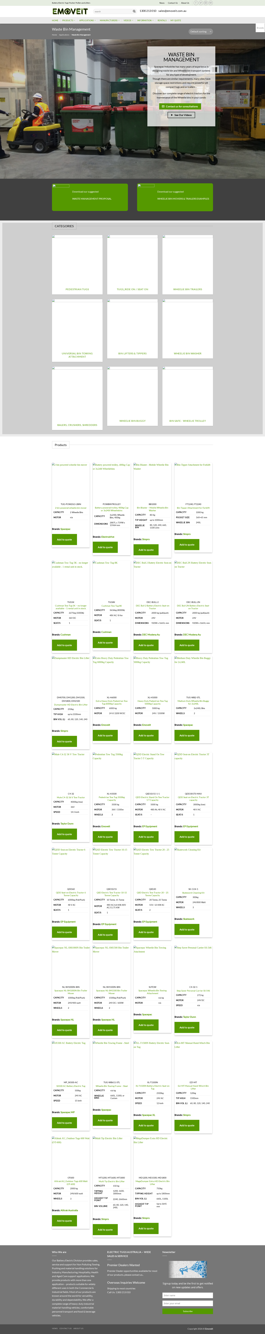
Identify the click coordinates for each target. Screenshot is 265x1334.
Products (67, 20)
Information (144, 20)
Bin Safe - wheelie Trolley (187, 420)
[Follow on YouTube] (210, 3)
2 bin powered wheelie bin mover (71, 507)
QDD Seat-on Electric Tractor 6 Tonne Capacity (71, 894)
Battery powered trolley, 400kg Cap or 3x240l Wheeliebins (112, 509)
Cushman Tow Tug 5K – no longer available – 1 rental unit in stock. (71, 607)
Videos (127, 20)
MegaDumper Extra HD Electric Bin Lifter (153, 1182)
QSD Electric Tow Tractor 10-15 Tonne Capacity (112, 894)
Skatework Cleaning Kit (193, 892)
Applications (86, 20)
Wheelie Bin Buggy (132, 420)
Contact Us (173, 3)
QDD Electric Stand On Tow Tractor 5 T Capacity (152, 798)
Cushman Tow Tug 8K (112, 605)
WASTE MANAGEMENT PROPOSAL (91, 198)
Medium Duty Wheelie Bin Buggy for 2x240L (193, 702)
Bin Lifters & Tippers (132, 353)
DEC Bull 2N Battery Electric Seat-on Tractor (193, 607)
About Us (185, 3)
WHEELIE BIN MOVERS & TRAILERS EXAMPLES (183, 198)
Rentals (162, 20)
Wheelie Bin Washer (188, 353)
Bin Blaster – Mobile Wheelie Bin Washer (152, 509)
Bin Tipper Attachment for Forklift (193, 507)
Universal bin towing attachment (77, 355)
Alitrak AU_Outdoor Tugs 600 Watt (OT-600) (71, 1182)
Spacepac (65, 528)
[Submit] (134, 11)
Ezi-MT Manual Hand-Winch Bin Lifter (193, 1087)
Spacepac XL (148, 1114)
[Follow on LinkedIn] (206, 3)
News (162, 3)
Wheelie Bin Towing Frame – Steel (112, 1086)
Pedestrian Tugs (77, 289)
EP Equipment (149, 826)
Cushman (66, 634)
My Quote (176, 20)
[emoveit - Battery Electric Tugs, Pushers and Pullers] (70, 11)
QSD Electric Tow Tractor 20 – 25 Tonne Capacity (152, 894)
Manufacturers (108, 20)
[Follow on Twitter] (201, 3)
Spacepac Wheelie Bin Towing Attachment (152, 992)
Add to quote (64, 539)
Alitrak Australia (69, 1210)
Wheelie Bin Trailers (187, 289)
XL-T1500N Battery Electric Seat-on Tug (152, 1087)
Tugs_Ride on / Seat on (132, 289)
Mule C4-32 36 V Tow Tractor (71, 797)
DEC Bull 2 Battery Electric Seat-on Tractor (152, 607)
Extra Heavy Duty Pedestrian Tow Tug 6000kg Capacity (112, 702)
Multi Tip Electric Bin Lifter (112, 1181)
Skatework (188, 918)
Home (55, 20)
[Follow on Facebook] (196, 3)
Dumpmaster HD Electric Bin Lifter (71, 704)
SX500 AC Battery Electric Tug (70, 1086)
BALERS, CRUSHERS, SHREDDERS (77, 424)
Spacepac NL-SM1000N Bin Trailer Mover (70, 992)
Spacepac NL (67, 1019)
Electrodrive (107, 536)
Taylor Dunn (67, 823)
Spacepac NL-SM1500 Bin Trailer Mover (111, 992)
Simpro (146, 539)
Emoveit (105, 724)
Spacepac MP (68, 1112)
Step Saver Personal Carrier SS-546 (193, 990)
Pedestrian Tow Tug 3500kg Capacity (112, 798)
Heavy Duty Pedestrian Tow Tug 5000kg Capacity (153, 702)
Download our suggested (85, 191)
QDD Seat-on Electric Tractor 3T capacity (193, 798)
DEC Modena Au (151, 634)
